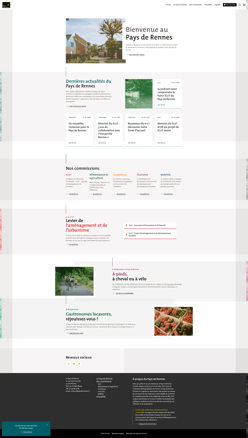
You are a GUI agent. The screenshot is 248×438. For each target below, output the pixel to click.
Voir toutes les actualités (77, 106)
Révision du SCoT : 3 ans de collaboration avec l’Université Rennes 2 (109, 130)
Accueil (168, 5)
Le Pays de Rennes (180, 5)
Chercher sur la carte (76, 333)
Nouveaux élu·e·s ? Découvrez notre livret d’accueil (138, 127)
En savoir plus (73, 194)
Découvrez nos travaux (136, 55)
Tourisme (101, 391)
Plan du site (105, 433)
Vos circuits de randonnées (124, 293)
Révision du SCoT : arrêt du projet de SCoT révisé (168, 127)
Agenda (217, 5)
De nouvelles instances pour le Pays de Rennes (79, 127)
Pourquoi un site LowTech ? (148, 424)
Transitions (72, 117)
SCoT (159, 82)
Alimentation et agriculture (108, 386)
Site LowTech (230, 5)
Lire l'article (161, 105)
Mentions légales (118, 433)
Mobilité (101, 394)
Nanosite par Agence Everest (136, 433)
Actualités (208, 5)
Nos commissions (196, 5)
